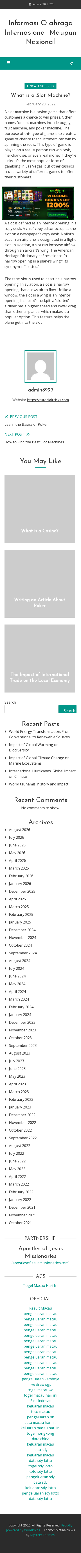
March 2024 (19, 999)
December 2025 (22, 891)
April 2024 (17, 991)
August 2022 (19, 1145)
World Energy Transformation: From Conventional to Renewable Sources (39, 734)
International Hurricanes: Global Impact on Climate (42, 773)
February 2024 (21, 1006)
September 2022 (23, 1137)
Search (10, 702)
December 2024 (22, 929)
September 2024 (23, 952)
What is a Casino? (39, 531)
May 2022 (17, 1168)
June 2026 (17, 845)
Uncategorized (40, 86)
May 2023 (17, 1076)
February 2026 (21, 875)
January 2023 (20, 1107)
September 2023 (23, 1045)
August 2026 (19, 829)
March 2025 (19, 906)
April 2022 (17, 1176)
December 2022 (22, 1114)
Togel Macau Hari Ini (40, 1285)
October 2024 (20, 945)
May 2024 (17, 983)
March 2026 (19, 868)
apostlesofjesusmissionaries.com (40, 1262)
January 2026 (20, 883)
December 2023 (22, 1022)
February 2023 (21, 1099)
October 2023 (20, 1037)
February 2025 (21, 914)
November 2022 (22, 1122)
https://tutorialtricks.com (48, 399)
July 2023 (16, 1060)
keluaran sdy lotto (40, 1487)
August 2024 (19, 960)
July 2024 (16, 968)
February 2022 (21, 1191)
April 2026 (17, 860)
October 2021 (20, 1222)
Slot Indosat (40, 1400)
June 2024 (17, 976)
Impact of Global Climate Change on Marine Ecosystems (39, 760)
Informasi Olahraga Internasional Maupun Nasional (40, 33)
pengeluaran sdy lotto (40, 1493)
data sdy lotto (40, 1498)
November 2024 (22, 937)
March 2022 (19, 1184)
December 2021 (22, 1207)
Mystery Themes (42, 1535)
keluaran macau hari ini (40, 1427)
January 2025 (20, 922)
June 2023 (17, 1068)
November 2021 (22, 1215)
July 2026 (16, 837)
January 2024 (20, 1014)
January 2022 (20, 1199)
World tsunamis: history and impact (38, 784)
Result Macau (40, 1308)
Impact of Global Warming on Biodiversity (33, 747)
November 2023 (22, 1030)
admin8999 (40, 390)
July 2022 (16, 1153)
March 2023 (19, 1091)
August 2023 (19, 1053)
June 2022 (17, 1161)
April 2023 (17, 1084)
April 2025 (17, 899)
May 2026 (17, 852)
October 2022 (20, 1130)
